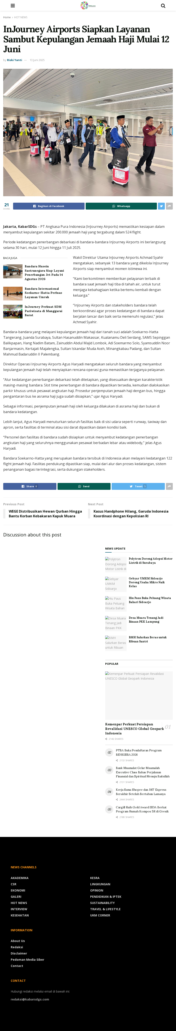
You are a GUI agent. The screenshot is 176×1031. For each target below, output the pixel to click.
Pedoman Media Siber (27, 959)
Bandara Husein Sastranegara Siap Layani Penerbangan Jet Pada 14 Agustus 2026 (44, 272)
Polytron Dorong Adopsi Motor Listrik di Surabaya (151, 560)
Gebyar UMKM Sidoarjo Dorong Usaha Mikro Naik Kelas (147, 582)
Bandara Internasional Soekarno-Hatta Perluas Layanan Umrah (43, 293)
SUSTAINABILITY (102, 903)
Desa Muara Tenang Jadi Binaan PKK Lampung (146, 620)
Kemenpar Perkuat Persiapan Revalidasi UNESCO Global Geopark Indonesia (134, 728)
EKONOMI (18, 890)
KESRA (95, 878)
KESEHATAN (20, 915)
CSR (13, 884)
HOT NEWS (20, 17)
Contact (17, 966)
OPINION (96, 890)
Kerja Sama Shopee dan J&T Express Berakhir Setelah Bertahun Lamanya (141, 792)
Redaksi (17, 947)
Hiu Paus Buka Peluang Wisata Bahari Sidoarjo (150, 600)
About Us (18, 941)
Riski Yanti (14, 60)
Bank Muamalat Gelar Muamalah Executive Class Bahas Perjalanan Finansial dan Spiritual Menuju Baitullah (143, 772)
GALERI (16, 897)
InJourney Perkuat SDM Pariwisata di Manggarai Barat (43, 311)
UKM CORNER (100, 915)
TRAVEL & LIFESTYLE (105, 909)
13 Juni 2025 (37, 60)
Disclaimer (19, 953)
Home (7, 17)
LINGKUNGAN (100, 884)
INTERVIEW (19, 909)
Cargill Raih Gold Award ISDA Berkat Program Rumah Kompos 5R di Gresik (142, 809)
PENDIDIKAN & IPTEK (105, 897)
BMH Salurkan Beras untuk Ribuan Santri (148, 639)
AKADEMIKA (20, 878)
